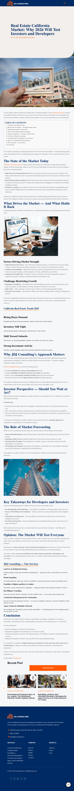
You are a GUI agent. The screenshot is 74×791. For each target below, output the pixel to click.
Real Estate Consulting (27, 37)
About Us (30, 748)
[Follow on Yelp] (21, 778)
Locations (31, 757)
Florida (51, 750)
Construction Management (15, 755)
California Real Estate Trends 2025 (17, 129)
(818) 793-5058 (14, 733)
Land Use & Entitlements (14, 748)
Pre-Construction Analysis (14, 758)
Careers (30, 755)
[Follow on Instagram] (14, 778)
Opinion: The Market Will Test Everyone (18, 140)
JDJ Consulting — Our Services (16, 142)
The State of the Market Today (16, 125)
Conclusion (11, 145)
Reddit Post (17, 658)
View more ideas (48, 668)
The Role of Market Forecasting (16, 136)
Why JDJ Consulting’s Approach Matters (18, 131)
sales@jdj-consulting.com (17, 737)
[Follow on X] (11, 778)
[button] (70, 688)
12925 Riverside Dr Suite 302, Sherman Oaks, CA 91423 (26, 730)
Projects (30, 750)
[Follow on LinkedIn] (24, 778)
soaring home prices (58, 112)
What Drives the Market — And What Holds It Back (21, 127)
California (51, 748)
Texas (50, 753)
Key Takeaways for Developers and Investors (20, 138)
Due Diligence (11, 753)
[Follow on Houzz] (18, 778)
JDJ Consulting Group (12, 367)
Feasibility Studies (12, 750)
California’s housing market (12, 164)
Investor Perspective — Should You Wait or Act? (21, 134)
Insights (30, 752)
